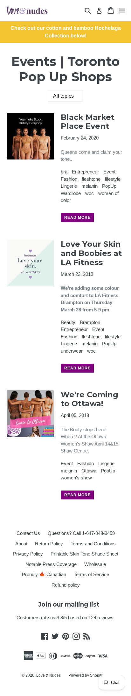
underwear (72, 351)
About (21, 543)
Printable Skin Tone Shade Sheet (84, 553)
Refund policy (66, 585)
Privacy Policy (28, 553)
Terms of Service (91, 574)
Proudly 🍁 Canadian (44, 574)
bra (64, 171)
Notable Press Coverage (51, 564)
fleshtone (91, 179)
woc (89, 193)
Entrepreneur (85, 171)
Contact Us (28, 533)
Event (109, 171)
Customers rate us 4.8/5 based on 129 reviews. (66, 617)
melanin (89, 186)
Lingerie (69, 186)
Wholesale (95, 564)
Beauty (68, 322)
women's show (76, 477)
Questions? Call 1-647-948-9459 (81, 533)
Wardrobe (71, 193)
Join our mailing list (69, 604)
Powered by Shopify (85, 675)
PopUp (109, 186)
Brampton (90, 322)
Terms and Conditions (93, 543)
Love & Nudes (48, 675)
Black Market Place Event (87, 122)
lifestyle (113, 179)
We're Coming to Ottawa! (89, 399)
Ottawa (88, 470)
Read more (77, 217)
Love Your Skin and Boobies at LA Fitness (91, 253)
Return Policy (49, 543)
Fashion (69, 179)
